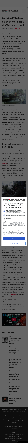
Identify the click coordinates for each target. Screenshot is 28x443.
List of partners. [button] (17, 226)
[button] (14, 219)
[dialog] (14, 221)
